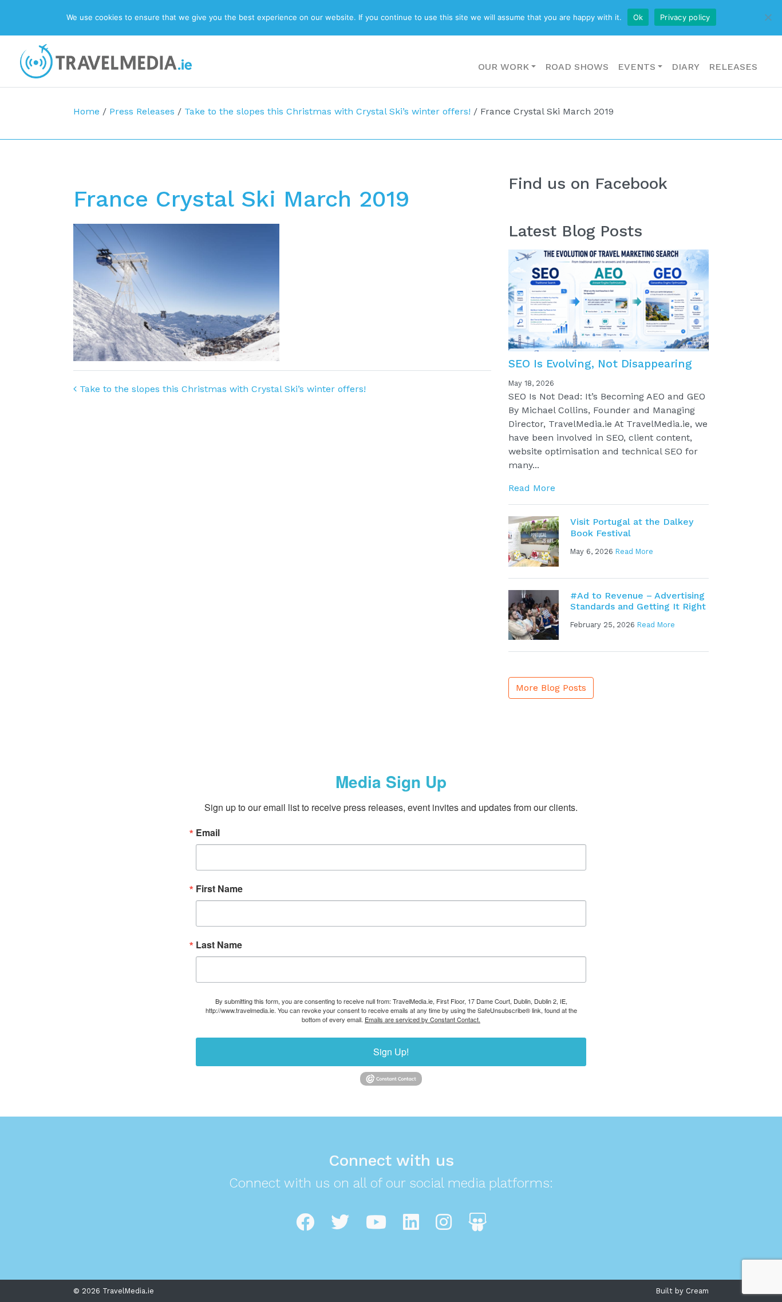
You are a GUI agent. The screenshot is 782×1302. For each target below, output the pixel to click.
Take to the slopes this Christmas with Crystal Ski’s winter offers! (327, 111)
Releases (733, 66)
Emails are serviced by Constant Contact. (422, 1019)
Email (208, 832)
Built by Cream (682, 1291)
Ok (638, 17)
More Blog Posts (551, 687)
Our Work (503, 66)
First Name (219, 888)
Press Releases (142, 111)
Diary (686, 66)
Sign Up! (391, 1051)
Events (636, 66)
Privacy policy (685, 17)
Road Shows (577, 66)
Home (86, 111)
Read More (531, 487)
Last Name (219, 944)
